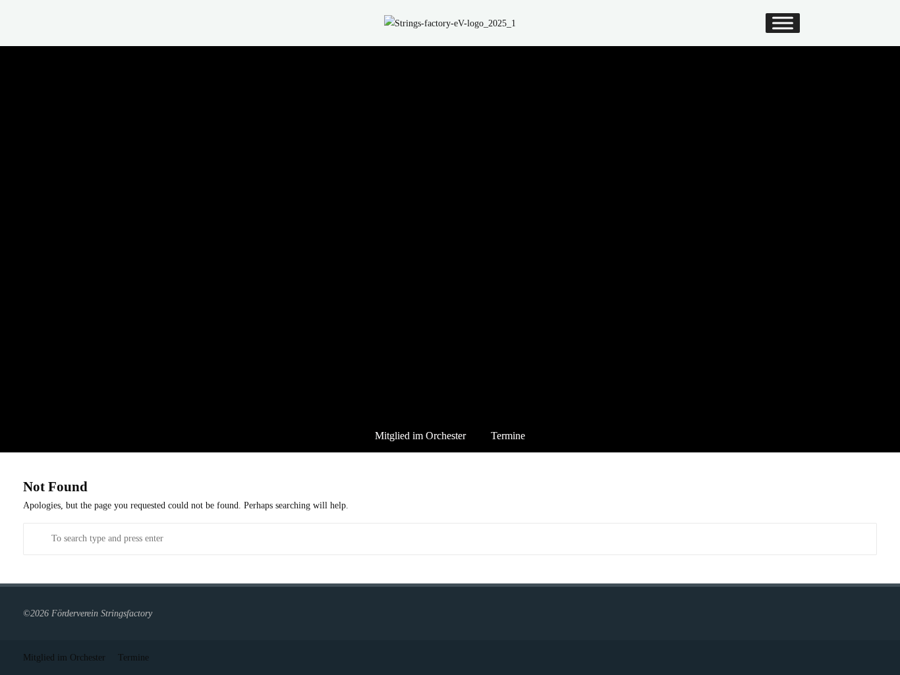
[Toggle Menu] (782, 22)
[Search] (39, 539)
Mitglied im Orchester (420, 435)
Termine (508, 435)
